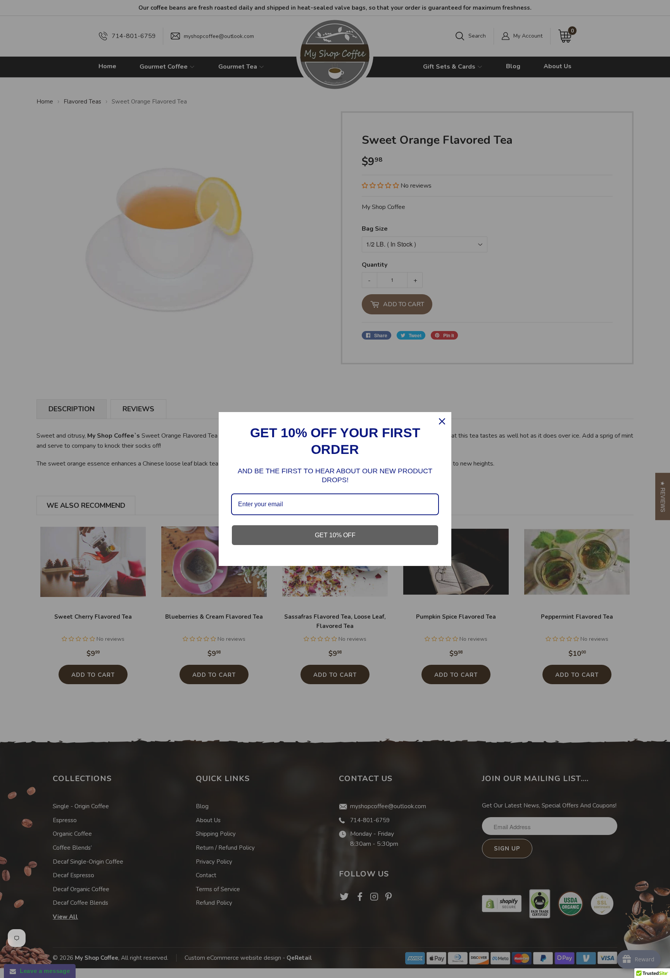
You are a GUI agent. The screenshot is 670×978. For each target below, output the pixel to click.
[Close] (442, 421)
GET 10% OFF (335, 535)
